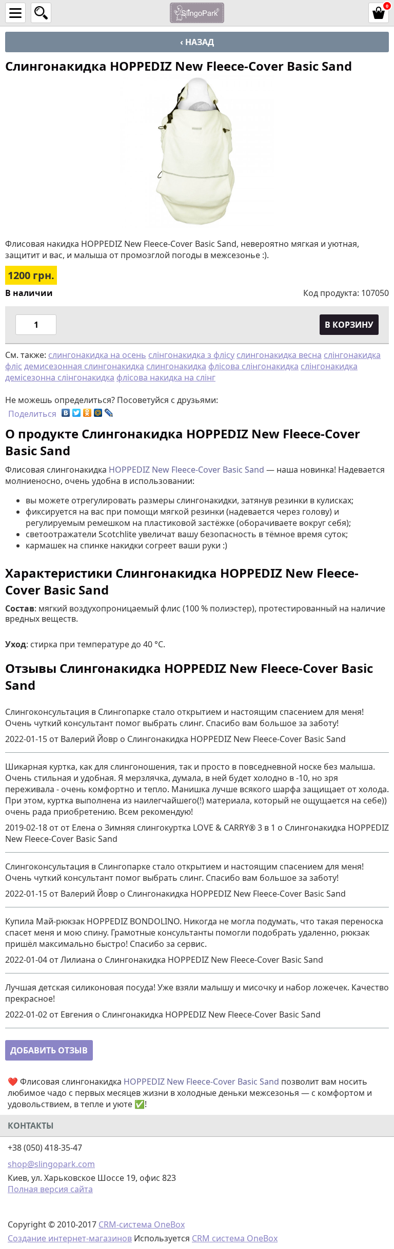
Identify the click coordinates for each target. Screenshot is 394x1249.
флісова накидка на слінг (165, 377)
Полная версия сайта (50, 1189)
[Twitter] (76, 412)
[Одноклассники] (87, 412)
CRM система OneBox (235, 1238)
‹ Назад (197, 42)
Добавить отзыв (49, 1050)
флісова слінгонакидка (253, 366)
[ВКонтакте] (66, 412)
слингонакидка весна (279, 355)
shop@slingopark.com (51, 1164)
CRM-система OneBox (141, 1224)
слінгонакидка (329, 366)
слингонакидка (176, 366)
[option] (197, 151)
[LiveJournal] (109, 412)
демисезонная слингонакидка (84, 366)
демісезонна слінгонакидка (59, 377)
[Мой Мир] (98, 412)
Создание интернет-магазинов (70, 1238)
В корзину (349, 324)
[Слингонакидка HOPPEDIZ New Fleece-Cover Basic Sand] (197, 151)
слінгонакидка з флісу (191, 355)
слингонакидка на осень (97, 355)
